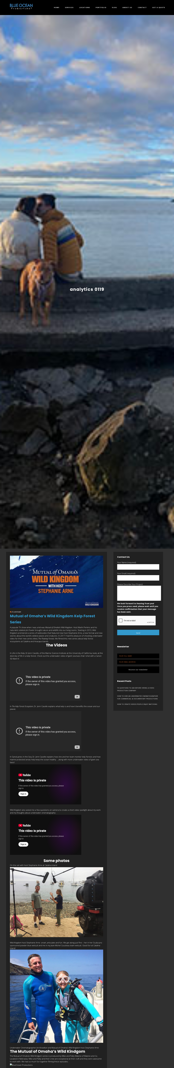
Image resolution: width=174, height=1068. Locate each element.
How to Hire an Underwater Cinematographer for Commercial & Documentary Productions (137, 697)
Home (56, 7)
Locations (84, 7)
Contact (142, 7)
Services (69, 7)
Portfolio (101, 7)
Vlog (114, 7)
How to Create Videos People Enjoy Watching (137, 704)
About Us (127, 7)
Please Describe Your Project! (130, 584)
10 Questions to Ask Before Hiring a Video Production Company (135, 689)
